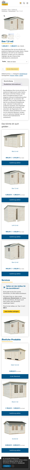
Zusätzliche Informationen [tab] (12, 84)
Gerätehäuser (12, 11)
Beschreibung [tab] (8, 81)
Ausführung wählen (15, 162)
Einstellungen (21, 463)
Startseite (4, 9)
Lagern (21, 75)
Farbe (4, 61)
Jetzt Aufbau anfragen (11, 311)
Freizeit (12, 75)
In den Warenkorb (12, 69)
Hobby (16, 75)
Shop (9, 9)
